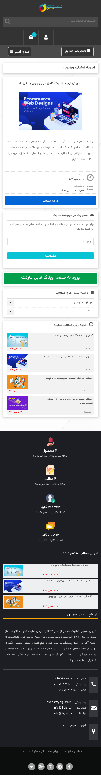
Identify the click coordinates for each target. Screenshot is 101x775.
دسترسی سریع (76, 51)
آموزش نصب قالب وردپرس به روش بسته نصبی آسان (70, 401)
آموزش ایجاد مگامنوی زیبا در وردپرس (72, 335)
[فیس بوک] (69, 766)
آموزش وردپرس (76, 190)
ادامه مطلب (51, 200)
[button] (21, 51)
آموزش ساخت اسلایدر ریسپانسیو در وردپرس (69, 378)
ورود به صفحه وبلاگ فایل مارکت (50, 277)
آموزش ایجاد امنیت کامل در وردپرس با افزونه (50, 83)
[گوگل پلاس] (41, 766)
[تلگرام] (59, 766)
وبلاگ (63, 190)
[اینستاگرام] (50, 766)
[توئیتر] (31, 766)
